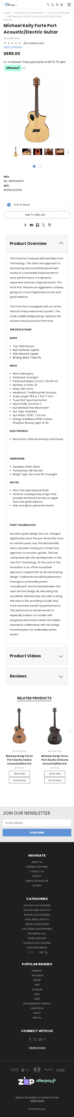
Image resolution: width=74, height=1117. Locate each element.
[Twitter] (43, 225)
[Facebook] (25, 225)
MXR (37, 984)
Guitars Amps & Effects (37, 910)
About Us (37, 862)
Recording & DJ (37, 933)
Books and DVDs (37, 938)
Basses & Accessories (37, 914)
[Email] (31, 225)
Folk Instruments (37, 947)
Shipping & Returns (37, 866)
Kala (37, 994)
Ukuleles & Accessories (37, 942)
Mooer (37, 980)
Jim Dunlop (37, 975)
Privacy (37, 876)
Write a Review (13, 47)
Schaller (37, 989)
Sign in (30, 880)
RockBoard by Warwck (37, 1003)
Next (67, 152)
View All (37, 1017)
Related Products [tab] (34, 698)
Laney (37, 998)
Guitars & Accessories (37, 905)
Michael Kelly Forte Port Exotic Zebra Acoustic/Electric (19, 759)
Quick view (19, 773)
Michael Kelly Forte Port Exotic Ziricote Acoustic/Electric (54, 759)
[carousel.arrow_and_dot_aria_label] (39, 166)
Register (43, 880)
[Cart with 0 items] (61, 4)
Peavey (37, 1012)
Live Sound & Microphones (37, 928)
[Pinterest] (49, 225)
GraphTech (37, 1008)
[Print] (37, 225)
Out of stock (19, 780)
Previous (6, 152)
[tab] (37, 243)
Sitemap (37, 885)
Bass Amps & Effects (37, 919)
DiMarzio (37, 970)
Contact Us (37, 871)
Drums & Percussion (37, 924)
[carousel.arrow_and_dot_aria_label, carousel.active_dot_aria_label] (34, 166)
